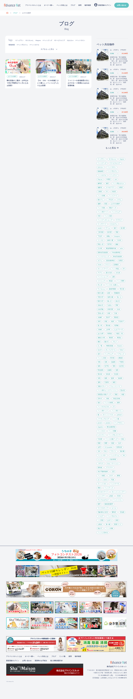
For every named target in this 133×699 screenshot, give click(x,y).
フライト (113, 451)
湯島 (99, 382)
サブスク (119, 220)
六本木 (119, 240)
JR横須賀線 (109, 346)
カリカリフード (103, 492)
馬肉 (99, 488)
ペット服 (116, 419)
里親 (116, 394)
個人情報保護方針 (56, 660)
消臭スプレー (102, 386)
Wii (124, 455)
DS (124, 268)
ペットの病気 (108, 402)
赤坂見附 (110, 309)
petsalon (108, 423)
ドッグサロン (118, 423)
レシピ (100, 459)
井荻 (105, 321)
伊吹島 (108, 374)
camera (105, 479)
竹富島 (106, 382)
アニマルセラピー (103, 500)
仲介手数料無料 (103, 471)
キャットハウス (108, 415)
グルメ (115, 342)
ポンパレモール (110, 350)
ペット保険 (109, 528)
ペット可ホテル (112, 516)
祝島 (99, 366)
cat (98, 479)
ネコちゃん (29, 40)
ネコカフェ (114, 224)
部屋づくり (117, 524)
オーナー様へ (48, 5)
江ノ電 (100, 346)
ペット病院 (101, 475)
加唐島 (120, 378)
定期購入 (116, 264)
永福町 (100, 317)
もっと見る (111, 148)
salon (121, 248)
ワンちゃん (101, 289)
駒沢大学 (100, 301)
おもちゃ (71, 40)
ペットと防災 (102, 358)
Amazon (119, 346)
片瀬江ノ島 (119, 333)
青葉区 (111, 337)
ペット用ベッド (103, 411)
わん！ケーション (113, 463)
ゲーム (108, 228)
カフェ (100, 260)
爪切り (119, 496)
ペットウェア (116, 212)
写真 (112, 479)
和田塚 (109, 333)
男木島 (100, 374)
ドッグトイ (114, 175)
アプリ (100, 273)
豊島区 (114, 512)
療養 (118, 475)
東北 (122, 439)
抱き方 (100, 528)
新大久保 (109, 273)
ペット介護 (108, 216)
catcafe (100, 228)
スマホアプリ (110, 187)
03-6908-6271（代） (107, 675)
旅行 (115, 228)
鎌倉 (117, 244)
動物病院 (12, 45)
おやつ (109, 520)
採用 (79, 5)
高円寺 (109, 244)
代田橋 (116, 325)
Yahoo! (121, 350)
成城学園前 (112, 289)
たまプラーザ (118, 329)
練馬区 (100, 183)
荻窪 (105, 204)
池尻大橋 (110, 297)
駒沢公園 (100, 293)
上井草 (108, 329)
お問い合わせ (121, 5)
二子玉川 (110, 200)
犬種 (107, 398)
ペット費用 (120, 281)
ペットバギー (102, 455)
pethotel (119, 415)
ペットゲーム (114, 455)
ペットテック (108, 488)
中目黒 (100, 439)
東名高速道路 (117, 256)
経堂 (108, 293)
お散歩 (100, 524)
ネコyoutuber (108, 447)
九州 (119, 443)
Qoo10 (100, 350)
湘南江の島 (101, 337)
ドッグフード (102, 224)
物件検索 (88, 5)
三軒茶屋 (100, 232)
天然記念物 (116, 398)
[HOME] (7, 13)
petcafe (100, 423)
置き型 (122, 390)
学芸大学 (100, 297)
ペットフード (113, 195)
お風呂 (111, 496)
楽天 (99, 354)
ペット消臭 (101, 208)
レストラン (101, 435)
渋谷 (99, 216)
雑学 (99, 504)
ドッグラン (19, 40)
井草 (99, 321)
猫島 (118, 402)
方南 (115, 313)
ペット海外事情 (111, 459)
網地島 (120, 358)
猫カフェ (100, 200)
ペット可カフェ (23, 45)
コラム (119, 200)
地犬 (99, 402)
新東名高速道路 (103, 252)
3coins (99, 264)
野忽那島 (100, 370)
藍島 (112, 378)
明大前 (122, 289)
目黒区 (120, 260)
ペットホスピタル (103, 406)
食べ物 (108, 524)
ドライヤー (109, 467)
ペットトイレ (117, 500)
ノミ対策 (100, 520)
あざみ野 (100, 333)
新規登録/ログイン (12, 660)
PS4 (105, 451)
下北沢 (100, 236)
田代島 (112, 358)
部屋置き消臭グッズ (104, 394)
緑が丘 (118, 301)
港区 (107, 183)
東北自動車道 (111, 427)
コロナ (111, 475)
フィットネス (102, 484)
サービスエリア (60, 40)
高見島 (116, 374)
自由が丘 (100, 305)
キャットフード (103, 268)
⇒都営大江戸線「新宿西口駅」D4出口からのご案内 (110, 673)
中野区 (108, 179)
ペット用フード (103, 212)
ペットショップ (103, 277)
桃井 (112, 321)
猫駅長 (100, 187)
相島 (105, 378)
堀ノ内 (100, 325)
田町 (117, 305)
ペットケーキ (114, 484)
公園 (113, 277)
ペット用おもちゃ (118, 183)
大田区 (120, 187)
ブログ (73, 5)
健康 (99, 204)
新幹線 (100, 467)
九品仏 (109, 305)
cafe (116, 179)
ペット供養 (101, 195)
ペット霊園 (112, 431)
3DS (99, 451)
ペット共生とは (62, 5)
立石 (113, 471)
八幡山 (108, 236)
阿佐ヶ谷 (100, 244)
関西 (105, 443)
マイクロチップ (103, 508)
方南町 (100, 329)
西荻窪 (116, 317)
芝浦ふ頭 (100, 313)
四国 (112, 443)
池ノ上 (119, 297)
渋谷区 (114, 191)
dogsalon (100, 427)
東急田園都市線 (111, 248)
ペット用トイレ (117, 411)
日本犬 (100, 398)
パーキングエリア (103, 419)
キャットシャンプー (118, 492)
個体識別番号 (108, 504)
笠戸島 (106, 366)
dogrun (38, 40)
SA (107, 191)
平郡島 (121, 362)
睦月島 (121, 366)
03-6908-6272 (122, 678)
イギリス (100, 463)
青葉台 (119, 337)
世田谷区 (119, 447)
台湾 (99, 447)
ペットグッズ (47, 40)
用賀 (117, 232)
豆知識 (122, 512)
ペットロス (101, 431)
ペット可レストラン (115, 435)
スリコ (107, 264)
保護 (122, 394)
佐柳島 (109, 370)
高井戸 (108, 317)
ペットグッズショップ (105, 220)
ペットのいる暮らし (112, 285)
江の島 (100, 248)
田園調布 (117, 293)
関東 (99, 443)
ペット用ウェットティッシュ (107, 390)
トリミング (101, 281)
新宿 (117, 520)
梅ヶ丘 (109, 301)
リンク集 (62, 656)
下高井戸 (121, 321)
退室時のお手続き (41, 660)
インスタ (100, 240)
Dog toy (100, 179)
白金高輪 (100, 309)
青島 (114, 366)
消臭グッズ (112, 208)
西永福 (108, 325)
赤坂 (108, 313)
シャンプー (101, 496)
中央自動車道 (116, 252)
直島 (117, 370)
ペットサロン (80, 40)
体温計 (111, 281)
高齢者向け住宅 (103, 512)
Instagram (117, 236)
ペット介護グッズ (112, 439)
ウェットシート (115, 386)
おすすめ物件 (115, 204)
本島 (99, 378)
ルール (114, 508)
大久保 (118, 273)
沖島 (99, 362)
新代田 (109, 232)
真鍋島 (113, 362)
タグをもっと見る (47, 49)
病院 (114, 382)
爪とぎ (100, 285)
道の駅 (123, 228)
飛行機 (122, 451)
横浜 (99, 342)
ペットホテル (34, 45)
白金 (118, 309)
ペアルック (120, 354)
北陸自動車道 (110, 260)
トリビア (100, 516)
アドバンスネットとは (33, 5)
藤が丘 (106, 342)
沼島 (105, 362)
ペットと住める (103, 532)
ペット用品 (115, 268)
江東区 (100, 191)
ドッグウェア (108, 354)
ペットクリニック (103, 256)
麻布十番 (110, 240)
